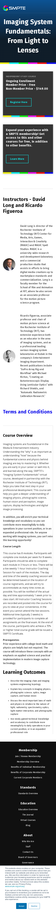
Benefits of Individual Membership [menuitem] (28, 767)
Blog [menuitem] (28, 825)
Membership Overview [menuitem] (28, 761)
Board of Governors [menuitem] (28, 857)
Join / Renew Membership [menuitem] (28, 756)
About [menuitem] (28, 835)
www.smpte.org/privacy (14, 886)
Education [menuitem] (28, 803)
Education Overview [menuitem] (28, 809)
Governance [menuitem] (28, 862)
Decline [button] (34, 906)
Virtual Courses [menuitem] (28, 820)
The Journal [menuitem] (28, 814)
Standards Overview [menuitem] (28, 793)
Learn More (17, 159)
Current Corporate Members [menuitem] (28, 777)
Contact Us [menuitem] (28, 852)
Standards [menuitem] (28, 787)
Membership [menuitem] (28, 750)
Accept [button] (21, 906)
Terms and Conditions (27, 412)
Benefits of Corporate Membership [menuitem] (28, 772)
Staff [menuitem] (28, 846)
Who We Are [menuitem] (28, 841)
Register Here (18, 102)
